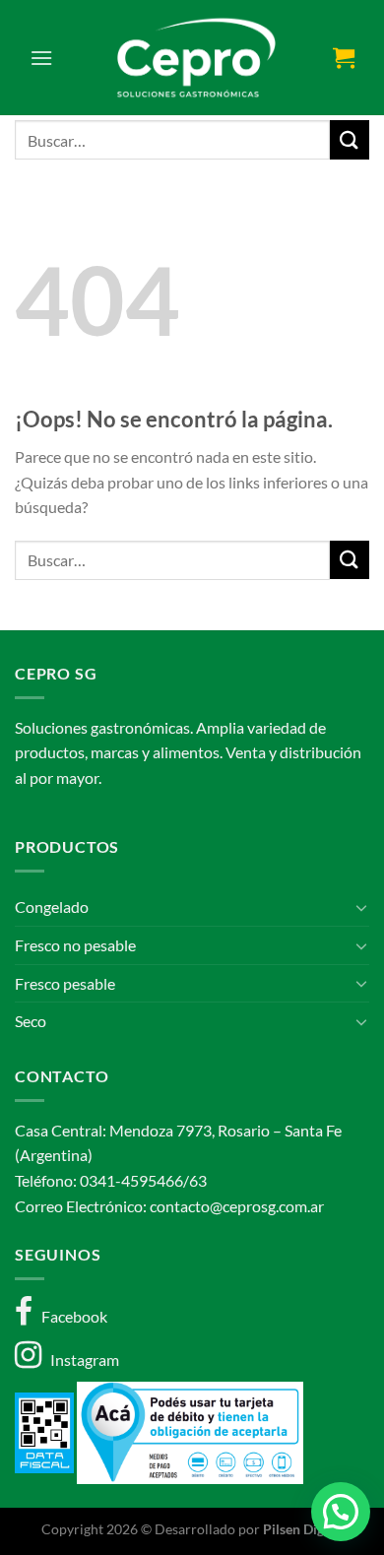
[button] (340, 1511)
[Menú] (41, 57)
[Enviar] (349, 139)
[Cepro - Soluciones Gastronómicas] (192, 57)
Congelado (52, 906)
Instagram (80, 1359)
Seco (30, 1020)
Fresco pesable (65, 983)
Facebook (69, 1316)
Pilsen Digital (303, 1529)
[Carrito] (343, 57)
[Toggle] (361, 907)
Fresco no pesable (75, 945)
